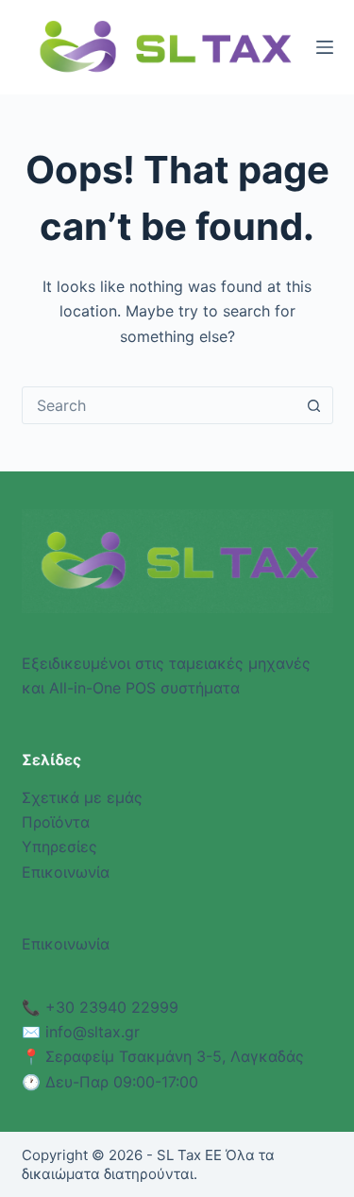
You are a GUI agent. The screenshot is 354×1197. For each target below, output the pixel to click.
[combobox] (159, 405)
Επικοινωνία (66, 872)
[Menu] (324, 47)
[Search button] (314, 405)
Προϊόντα (56, 821)
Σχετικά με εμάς (82, 797)
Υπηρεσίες (59, 846)
